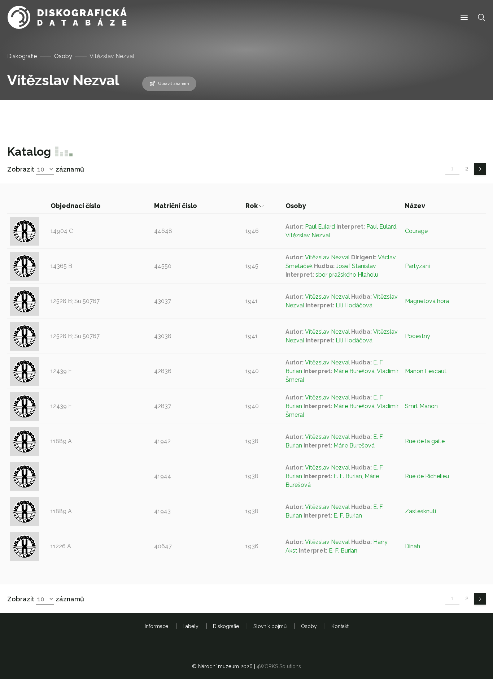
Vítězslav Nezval (307, 235)
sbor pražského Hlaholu (346, 274)
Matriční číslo (176, 205)
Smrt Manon (421, 406)
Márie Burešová (354, 371)
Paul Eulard (320, 226)
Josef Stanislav (356, 266)
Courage (416, 231)
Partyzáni (417, 266)
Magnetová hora (427, 301)
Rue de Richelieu (427, 476)
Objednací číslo (76, 205)
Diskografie (22, 56)
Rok (252, 205)
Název (416, 205)
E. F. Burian (347, 476)
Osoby (63, 56)
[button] (464, 17)
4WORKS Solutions (279, 666)
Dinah (412, 546)
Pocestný (417, 336)
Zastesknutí (420, 511)
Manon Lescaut (425, 371)
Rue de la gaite (425, 441)
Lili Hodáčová (354, 305)
